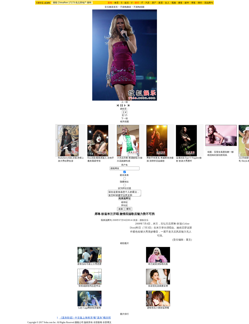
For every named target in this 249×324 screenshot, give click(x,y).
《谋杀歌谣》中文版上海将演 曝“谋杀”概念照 (85, 317)
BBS (200, 2)
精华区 (124, 202)
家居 (160, 2)
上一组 (124, 102)
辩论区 (124, 205)
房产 (154, 2)
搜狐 (55, 2)
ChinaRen (63, 2)
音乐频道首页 (111, 7)
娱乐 (126, 2)
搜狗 (89, 2)
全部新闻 (97, 322)
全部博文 (107, 322)
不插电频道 (125, 7)
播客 (180, 2)
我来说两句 (106, 220)
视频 (174, 2)
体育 (116, 2)
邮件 (187, 2)
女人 (167, 2)
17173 (72, 2)
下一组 (124, 118)
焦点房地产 (80, 2)
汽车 (147, 2)
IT (142, 2)
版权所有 (88, 322)
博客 (193, 2)
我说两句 (208, 2)
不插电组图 (138, 7)
